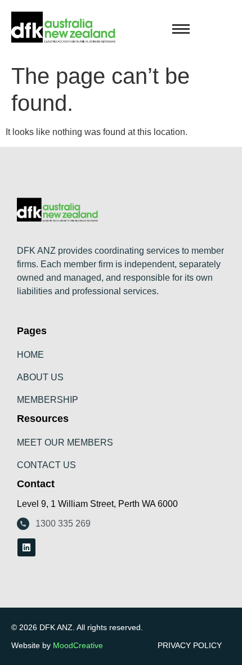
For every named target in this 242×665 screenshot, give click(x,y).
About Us (40, 377)
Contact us (46, 465)
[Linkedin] (26, 547)
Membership (47, 400)
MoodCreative (78, 645)
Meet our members (65, 442)
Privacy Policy (190, 645)
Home (30, 355)
